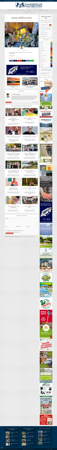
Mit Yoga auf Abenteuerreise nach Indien (13, 119)
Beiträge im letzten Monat (44, 36)
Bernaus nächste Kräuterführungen (29, 440)
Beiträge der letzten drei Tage (44, 32)
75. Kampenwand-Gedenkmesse (47, 442)
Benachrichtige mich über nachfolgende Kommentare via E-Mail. (14, 230)
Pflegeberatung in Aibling (30, 136)
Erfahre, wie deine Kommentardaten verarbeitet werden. (28, 236)
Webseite (28, 226)
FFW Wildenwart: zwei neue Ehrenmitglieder (46, 431)
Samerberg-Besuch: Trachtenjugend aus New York (14, 440)
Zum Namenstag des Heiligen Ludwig (46, 439)
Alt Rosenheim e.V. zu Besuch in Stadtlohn (14, 432)
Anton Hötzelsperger (15, 156)
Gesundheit (21, 16)
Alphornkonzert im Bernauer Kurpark (30, 432)
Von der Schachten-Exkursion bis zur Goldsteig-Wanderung (30, 436)
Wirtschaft (27, 12)
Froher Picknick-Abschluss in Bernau (30, 444)
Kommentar (7, 218)
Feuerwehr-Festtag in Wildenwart (45, 435)
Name (7, 226)
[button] (2, 448)
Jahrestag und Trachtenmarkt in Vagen (14, 444)
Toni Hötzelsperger (16, 190)
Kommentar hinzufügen (19, 20)
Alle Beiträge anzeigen (8, 102)
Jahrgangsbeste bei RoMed (13, 136)
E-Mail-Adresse (18, 226)
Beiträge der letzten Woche (44, 34)
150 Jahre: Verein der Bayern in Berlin (14, 436)
